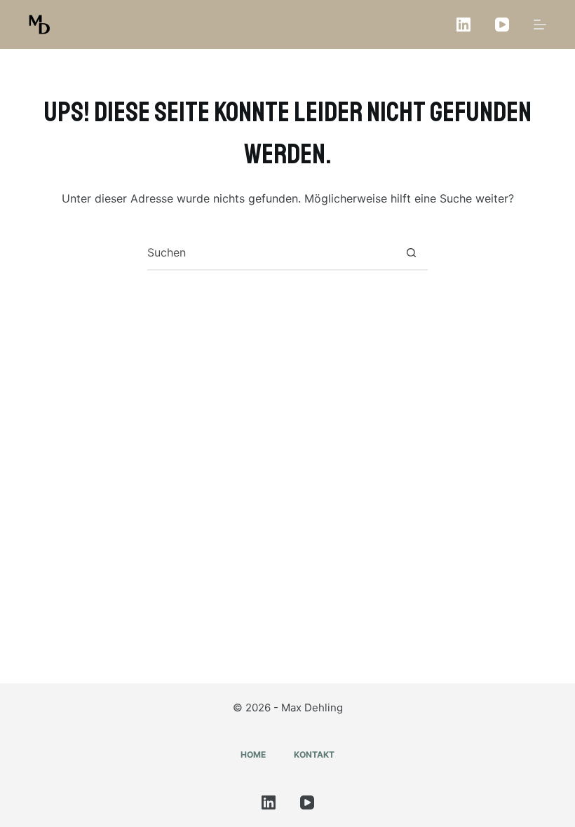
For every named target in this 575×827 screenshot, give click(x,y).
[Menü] (540, 24)
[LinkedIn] (463, 25)
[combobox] (270, 252)
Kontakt (314, 754)
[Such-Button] (411, 252)
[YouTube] (502, 25)
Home (253, 754)
